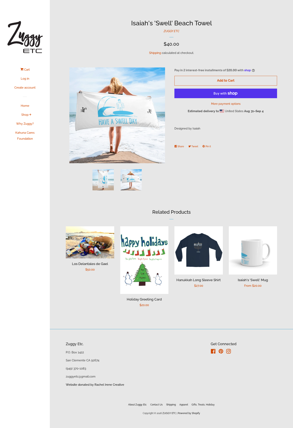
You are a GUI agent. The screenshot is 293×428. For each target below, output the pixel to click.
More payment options (226, 103)
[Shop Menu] (30, 115)
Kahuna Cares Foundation (24, 135)
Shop (25, 115)
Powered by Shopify (189, 413)
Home (25, 106)
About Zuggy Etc (137, 404)
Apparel (183, 404)
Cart (26, 69)
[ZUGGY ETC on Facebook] (213, 352)
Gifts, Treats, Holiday (203, 404)
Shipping (155, 53)
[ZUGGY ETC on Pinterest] (220, 352)
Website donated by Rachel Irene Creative (95, 384)
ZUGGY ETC (171, 31)
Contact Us (156, 404)
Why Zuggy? (25, 124)
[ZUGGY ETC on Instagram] (228, 352)
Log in (25, 78)
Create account (24, 87)
